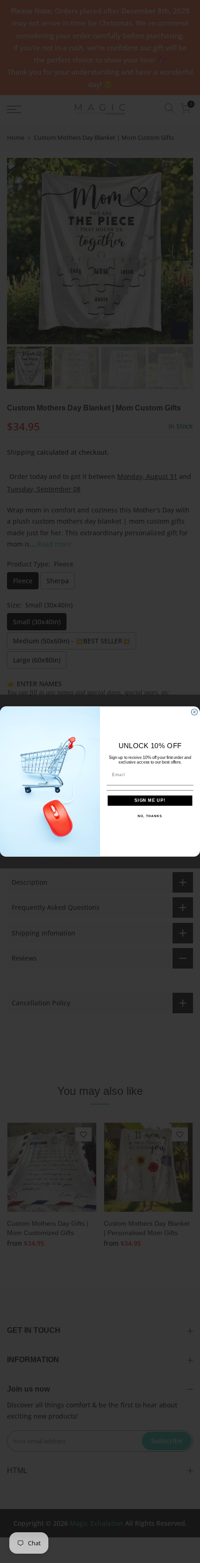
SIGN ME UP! (150, 801)
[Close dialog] (194, 712)
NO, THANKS (150, 816)
